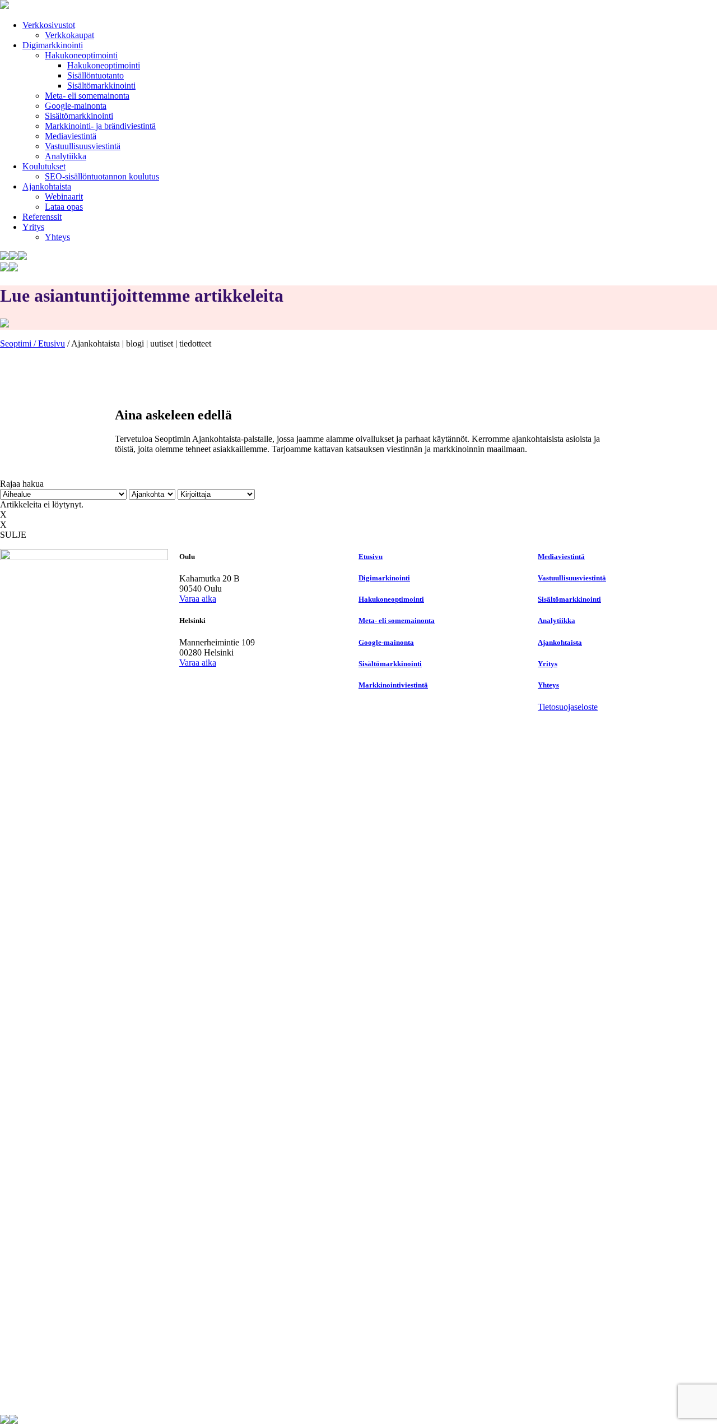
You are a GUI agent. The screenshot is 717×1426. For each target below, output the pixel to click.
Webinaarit (64, 196)
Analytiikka (65, 156)
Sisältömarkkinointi (101, 85)
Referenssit (42, 216)
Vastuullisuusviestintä (82, 146)
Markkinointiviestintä (393, 685)
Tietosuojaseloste (568, 707)
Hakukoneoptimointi (81, 55)
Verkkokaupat (69, 35)
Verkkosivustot (48, 25)
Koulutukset (44, 166)
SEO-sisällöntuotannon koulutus (102, 176)
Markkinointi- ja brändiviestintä (100, 126)
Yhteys (57, 237)
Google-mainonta (75, 105)
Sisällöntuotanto (95, 75)
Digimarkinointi (384, 578)
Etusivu (370, 556)
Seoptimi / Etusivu (32, 343)
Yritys (33, 227)
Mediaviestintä (70, 136)
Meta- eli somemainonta (87, 95)
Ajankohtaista (46, 186)
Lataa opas (64, 206)
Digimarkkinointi (52, 45)
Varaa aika (197, 598)
